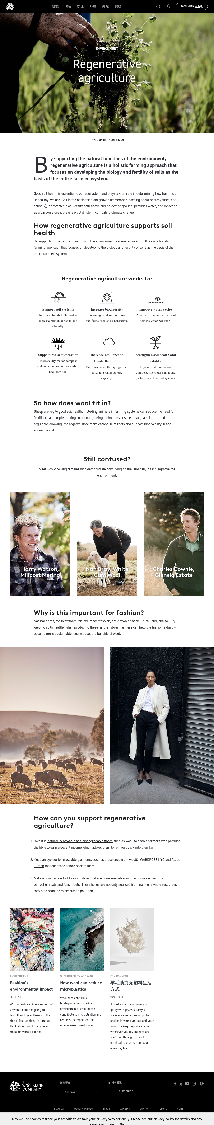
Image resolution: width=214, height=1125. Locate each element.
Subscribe (126, 1091)
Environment (98, 140)
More (180, 1108)
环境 (93, 6)
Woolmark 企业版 (192, 6)
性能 (55, 6)
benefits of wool (108, 633)
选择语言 (65, 1082)
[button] (158, 6)
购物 (118, 6)
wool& (133, 859)
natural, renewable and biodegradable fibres (80, 841)
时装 (68, 6)
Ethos (106, 1108)
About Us (58, 1108)
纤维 (105, 6)
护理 (80, 6)
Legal (163, 1108)
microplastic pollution (77, 890)
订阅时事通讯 (114, 1082)
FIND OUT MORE (40, 586)
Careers (125, 1108)
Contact (145, 1108)
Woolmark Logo (83, 1108)
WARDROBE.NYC (152, 859)
